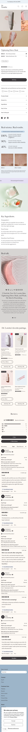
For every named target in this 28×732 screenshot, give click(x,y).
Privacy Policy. (13, 717)
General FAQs (4, 700)
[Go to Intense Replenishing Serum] (7, 377)
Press (2, 682)
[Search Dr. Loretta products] (18, 6)
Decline (13, 724)
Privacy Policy (4, 698)
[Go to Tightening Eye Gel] (21, 340)
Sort (13, 446)
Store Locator (4, 693)
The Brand (3, 707)
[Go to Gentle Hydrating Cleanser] (7, 340)
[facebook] (2, 118)
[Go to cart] (22, 6)
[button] (7, 67)
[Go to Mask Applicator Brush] (21, 377)
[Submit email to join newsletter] (25, 672)
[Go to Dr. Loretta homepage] (4, 6)
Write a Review (16, 442)
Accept (13, 721)
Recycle (3, 691)
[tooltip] (7, 489)
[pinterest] (8, 118)
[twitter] (5, 118)
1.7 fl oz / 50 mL (5, 61)
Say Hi (2, 680)
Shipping (3, 688)
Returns (3, 695)
